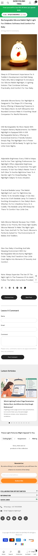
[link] (10, 553)
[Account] (30, 3)
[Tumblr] (13, 288)
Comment (4, 334)
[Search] (8, 3)
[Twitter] (6, 288)
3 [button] (14, 422)
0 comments (14, 31)
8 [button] (26, 422)
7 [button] (23, 422)
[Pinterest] (10, 288)
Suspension (22, 439)
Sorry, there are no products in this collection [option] (19, 447)
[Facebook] (2, 288)
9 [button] (28, 422)
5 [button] (19, 422)
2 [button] (11, 422)
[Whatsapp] (25, 288)
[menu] (2, 3)
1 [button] (9, 422)
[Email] (21, 288)
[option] (19, 399)
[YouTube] (20, 518)
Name (3, 316)
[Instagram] (8, 518)
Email (3, 325)
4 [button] (16, 422)
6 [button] (21, 422)
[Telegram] (17, 288)
